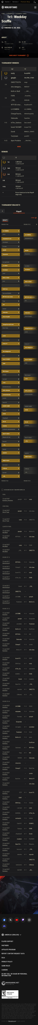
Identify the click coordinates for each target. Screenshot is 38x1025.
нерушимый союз (7, 238)
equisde (5, 452)
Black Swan (5, 328)
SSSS (4, 234)
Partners (5, 945)
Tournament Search (21, 13)
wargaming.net (10, 983)
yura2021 (26, 136)
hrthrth (4, 398)
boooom (4, 441)
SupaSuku (27, 118)
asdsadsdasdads (7, 394)
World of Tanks (9, 7)
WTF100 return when (16, 105)
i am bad (5, 379)
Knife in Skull (15, 91)
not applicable (6, 262)
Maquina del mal (6, 437)
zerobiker (5, 265)
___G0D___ (27, 91)
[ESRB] (10, 994)
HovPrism (5, 289)
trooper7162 (27, 127)
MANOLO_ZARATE (29, 131)
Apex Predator (16, 141)
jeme (4, 281)
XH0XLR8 (26, 100)
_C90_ (13, 100)
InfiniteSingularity (29, 113)
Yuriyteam (14, 136)
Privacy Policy (7, 962)
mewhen (5, 426)
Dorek (13, 132)
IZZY (4, 355)
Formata (5, 246)
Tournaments (10, 13)
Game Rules (6, 966)
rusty (13, 73)
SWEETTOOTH (16, 82)
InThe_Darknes (16, 123)
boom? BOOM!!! (16, 127)
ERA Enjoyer (6, 371)
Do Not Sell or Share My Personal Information (14, 974)
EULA (3, 958)
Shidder (4, 374)
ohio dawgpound (16, 87)
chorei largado (6, 316)
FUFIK (13, 96)
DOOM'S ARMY (6, 406)
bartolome (5, 465)
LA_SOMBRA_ (28, 109)
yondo (4, 335)
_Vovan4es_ (27, 96)
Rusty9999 (27, 73)
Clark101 (5, 402)
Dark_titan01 (27, 122)
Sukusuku (14, 118)
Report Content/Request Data (13, 954)
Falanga (4, 410)
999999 (4, 309)
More (19, 146)
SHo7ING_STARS (29, 78)
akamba (4, 449)
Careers (5, 970)
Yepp (4, 301)
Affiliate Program (8, 950)
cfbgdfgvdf (5, 418)
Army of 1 (5, 343)
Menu (35, 7)
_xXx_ (4, 476)
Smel (4, 273)
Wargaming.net (12, 1021)
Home (3, 13)
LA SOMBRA (15, 109)
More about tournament (17, 55)
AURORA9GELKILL (7, 387)
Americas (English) (12, 935)
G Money (5, 468)
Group (5, 220)
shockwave (5, 242)
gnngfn (13, 78)
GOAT (4, 363)
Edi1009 (4, 472)
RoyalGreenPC (28, 104)
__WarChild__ (28, 140)
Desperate (5, 254)
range (25, 82)
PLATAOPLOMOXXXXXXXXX (9, 429)
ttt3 (4, 304)
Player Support (7, 941)
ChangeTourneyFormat (16, 114)
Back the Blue (6, 340)
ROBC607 (26, 87)
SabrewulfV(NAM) (7, 293)
